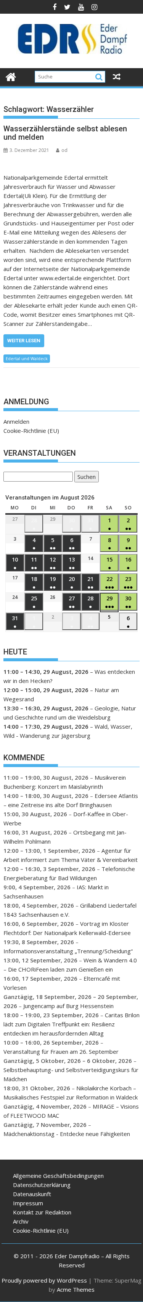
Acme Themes (76, 1289)
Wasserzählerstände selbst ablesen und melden (65, 133)
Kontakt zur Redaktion (42, 1212)
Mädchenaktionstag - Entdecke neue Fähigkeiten (66, 1134)
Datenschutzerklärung (42, 1185)
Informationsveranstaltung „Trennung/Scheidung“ (68, 951)
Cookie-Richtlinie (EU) (31, 430)
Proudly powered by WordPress (44, 1280)
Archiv (21, 1221)
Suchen (85, 477)
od (64, 150)
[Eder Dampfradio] (11, 76)
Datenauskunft (32, 1194)
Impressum (28, 1203)
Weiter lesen (23, 340)
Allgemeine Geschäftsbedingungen (58, 1175)
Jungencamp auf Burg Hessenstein (68, 1006)
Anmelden (16, 421)
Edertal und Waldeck (27, 358)
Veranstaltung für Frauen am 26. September (61, 1051)
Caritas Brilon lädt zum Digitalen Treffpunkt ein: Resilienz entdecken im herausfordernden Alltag (71, 1024)
